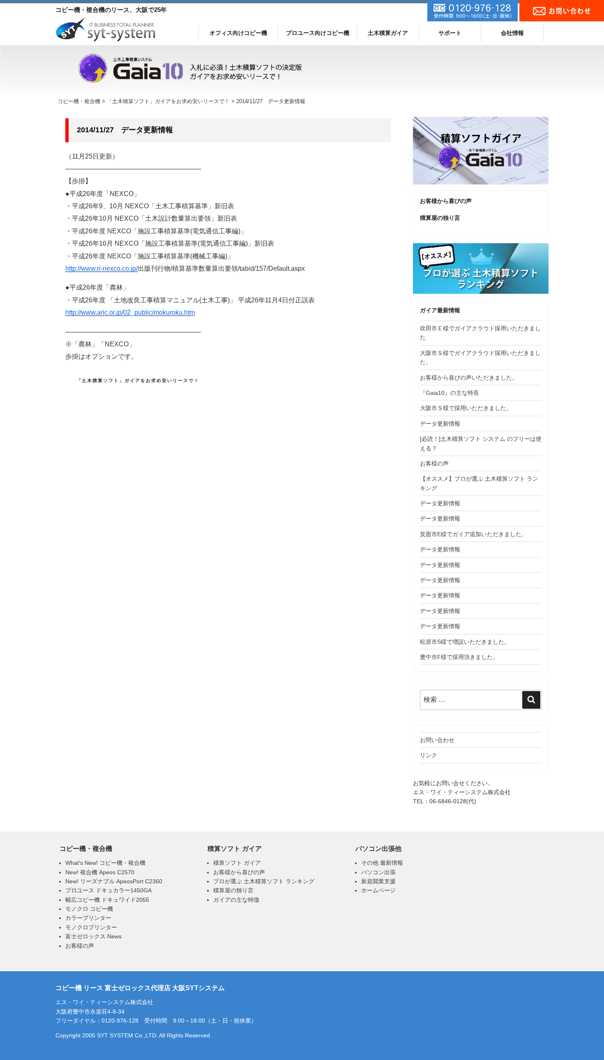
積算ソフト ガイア (237, 863)
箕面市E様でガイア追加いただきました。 (473, 534)
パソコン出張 (378, 872)
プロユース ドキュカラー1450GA (108, 890)
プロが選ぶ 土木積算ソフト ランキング (263, 881)
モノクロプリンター (91, 927)
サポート (449, 33)
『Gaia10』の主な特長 (449, 392)
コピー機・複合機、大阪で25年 (111, 9)
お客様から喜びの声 (446, 201)
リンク (428, 755)
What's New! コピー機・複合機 (105, 863)
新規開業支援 (378, 881)
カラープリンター (88, 918)
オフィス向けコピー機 (238, 33)
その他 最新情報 (382, 863)
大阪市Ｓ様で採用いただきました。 (466, 408)
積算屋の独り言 (233, 890)
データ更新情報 (440, 423)
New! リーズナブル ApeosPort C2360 (113, 881)
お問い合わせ (437, 740)
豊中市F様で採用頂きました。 (459, 657)
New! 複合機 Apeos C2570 (99, 872)
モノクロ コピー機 (89, 909)
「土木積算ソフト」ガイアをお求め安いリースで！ (138, 380)
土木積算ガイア (388, 33)
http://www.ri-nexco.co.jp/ (101, 268)
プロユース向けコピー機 (317, 33)
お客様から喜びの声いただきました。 (469, 377)
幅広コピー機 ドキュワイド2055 (107, 899)
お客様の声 (434, 463)
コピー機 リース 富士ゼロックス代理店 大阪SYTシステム (140, 987)
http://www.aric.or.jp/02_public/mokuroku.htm (130, 312)
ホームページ (378, 890)
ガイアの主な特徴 (236, 899)
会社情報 (512, 33)
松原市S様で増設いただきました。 (465, 641)
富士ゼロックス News (93, 936)
